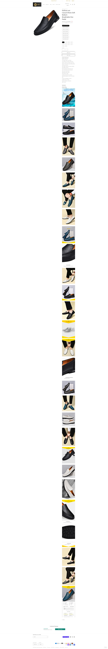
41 (63, 44)
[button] (47, 4)
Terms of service (53, 647)
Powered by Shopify (40, 647)
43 (68, 44)
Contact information (62, 647)
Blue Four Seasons (65, 27)
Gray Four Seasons (65, 31)
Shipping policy (57, 647)
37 (63, 42)
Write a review (60, 629)
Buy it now (68, 55)
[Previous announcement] (46, 1)
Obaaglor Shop (36, 647)
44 (71, 44)
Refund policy (44, 647)
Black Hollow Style (65, 33)
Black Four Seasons (66, 25)
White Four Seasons (66, 29)
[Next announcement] (62, 1)
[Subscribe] (47, 637)
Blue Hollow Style (65, 35)
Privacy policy (48, 647)
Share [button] (64, 619)
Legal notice (66, 647)
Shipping (66, 22)
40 (71, 42)
